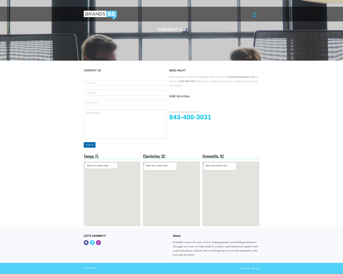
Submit (90, 145)
